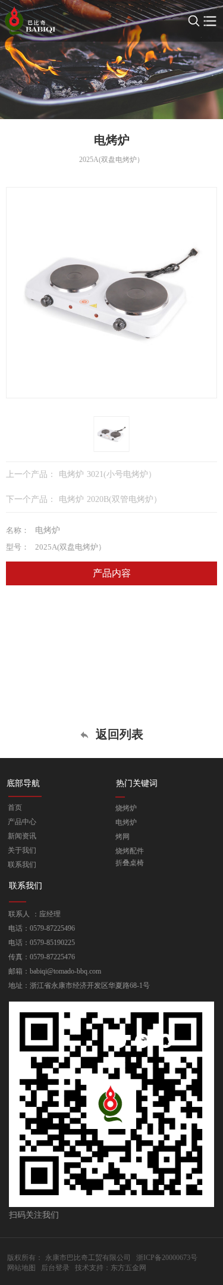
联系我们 (22, 864)
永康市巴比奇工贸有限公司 (88, 1257)
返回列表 (117, 734)
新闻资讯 (22, 836)
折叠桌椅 (129, 863)
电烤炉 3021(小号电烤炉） (107, 474)
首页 (15, 807)
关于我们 (22, 850)
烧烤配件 (129, 851)
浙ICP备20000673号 (166, 1257)
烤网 (122, 836)
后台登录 (55, 1268)
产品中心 (22, 822)
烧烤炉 (126, 808)
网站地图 (21, 1268)
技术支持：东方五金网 (110, 1268)
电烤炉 (126, 822)
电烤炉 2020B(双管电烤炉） (110, 499)
